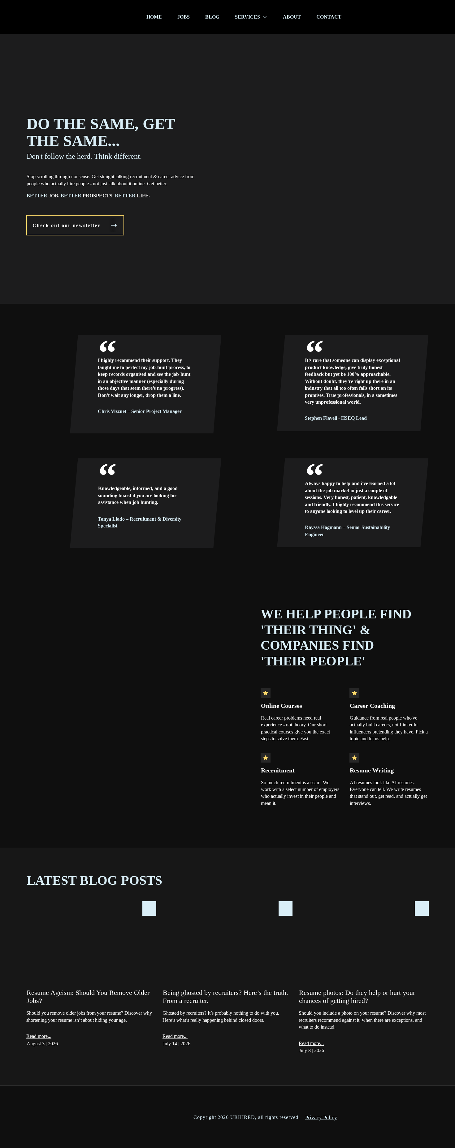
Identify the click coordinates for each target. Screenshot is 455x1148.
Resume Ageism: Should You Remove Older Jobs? (91, 981)
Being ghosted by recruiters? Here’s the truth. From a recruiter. (227, 981)
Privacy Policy (321, 1117)
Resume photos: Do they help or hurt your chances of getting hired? (364, 981)
